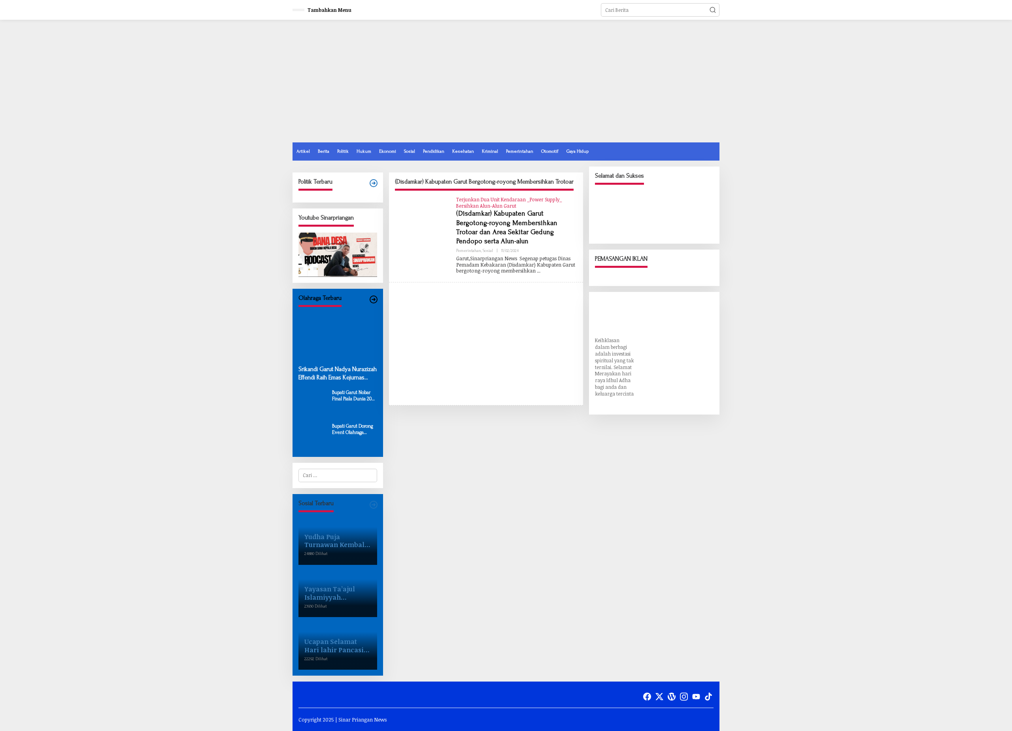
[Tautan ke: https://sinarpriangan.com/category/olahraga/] (373, 300)
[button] (712, 10)
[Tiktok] (708, 696)
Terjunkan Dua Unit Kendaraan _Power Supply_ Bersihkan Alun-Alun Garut (509, 202)
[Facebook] (647, 696)
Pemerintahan (468, 250)
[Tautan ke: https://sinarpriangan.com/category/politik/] (373, 183)
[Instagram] (684, 696)
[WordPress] (671, 696)
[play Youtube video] (337, 255)
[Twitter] (659, 696)
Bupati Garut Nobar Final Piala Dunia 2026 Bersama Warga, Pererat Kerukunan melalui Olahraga (354, 396)
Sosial (488, 250)
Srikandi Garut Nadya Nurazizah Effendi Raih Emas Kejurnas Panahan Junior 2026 (337, 374)
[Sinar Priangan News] (352, 84)
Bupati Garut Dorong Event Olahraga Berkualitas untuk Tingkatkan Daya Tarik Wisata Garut (352, 429)
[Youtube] (696, 696)
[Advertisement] (575, 81)
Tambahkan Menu (329, 10)
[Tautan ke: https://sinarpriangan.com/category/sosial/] (373, 505)
